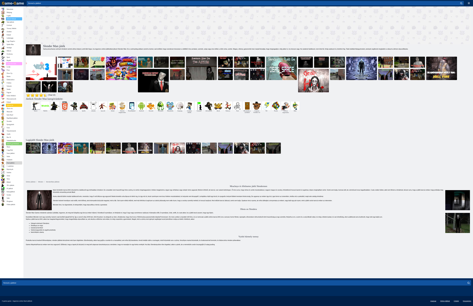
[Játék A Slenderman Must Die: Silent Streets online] (161, 62)
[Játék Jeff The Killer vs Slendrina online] (97, 74)
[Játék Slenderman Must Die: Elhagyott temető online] (321, 62)
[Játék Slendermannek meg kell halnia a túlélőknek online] (65, 86)
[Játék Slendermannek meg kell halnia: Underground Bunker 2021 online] (385, 74)
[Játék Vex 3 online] (41, 68)
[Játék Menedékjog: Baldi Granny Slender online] (337, 62)
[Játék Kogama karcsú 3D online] (225, 74)
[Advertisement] (137, 25)
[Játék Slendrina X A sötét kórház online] (313, 80)
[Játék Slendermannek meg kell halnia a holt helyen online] (281, 68)
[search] (461, 3)
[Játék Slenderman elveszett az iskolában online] (385, 62)
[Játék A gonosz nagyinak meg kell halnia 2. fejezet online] (417, 62)
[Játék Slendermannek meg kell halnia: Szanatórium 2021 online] (49, 86)
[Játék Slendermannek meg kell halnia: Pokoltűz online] (441, 68)
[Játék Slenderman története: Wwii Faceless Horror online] (153, 80)
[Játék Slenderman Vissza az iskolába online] (401, 62)
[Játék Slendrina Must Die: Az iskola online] (225, 62)
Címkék (456, 301)
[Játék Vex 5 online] (97, 62)
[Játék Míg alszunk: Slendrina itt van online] (305, 62)
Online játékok (445, 301)
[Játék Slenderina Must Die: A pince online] (241, 74)
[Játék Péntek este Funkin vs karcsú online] (257, 74)
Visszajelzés (467, 301)
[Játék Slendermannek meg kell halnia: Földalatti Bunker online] (33, 86)
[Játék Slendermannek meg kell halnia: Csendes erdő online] (177, 62)
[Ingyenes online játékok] (13, 3)
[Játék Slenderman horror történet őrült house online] (177, 74)
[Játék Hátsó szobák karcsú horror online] (65, 74)
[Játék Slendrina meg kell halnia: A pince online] (81, 74)
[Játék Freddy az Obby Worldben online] (121, 68)
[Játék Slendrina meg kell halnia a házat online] (257, 62)
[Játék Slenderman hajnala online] (337, 74)
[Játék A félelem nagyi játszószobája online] (145, 62)
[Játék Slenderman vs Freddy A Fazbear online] (81, 62)
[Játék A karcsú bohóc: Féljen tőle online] (241, 62)
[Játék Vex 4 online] (65, 62)
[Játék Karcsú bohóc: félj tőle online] (417, 74)
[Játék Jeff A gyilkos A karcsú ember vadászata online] (401, 74)
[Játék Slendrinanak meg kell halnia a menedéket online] (201, 68)
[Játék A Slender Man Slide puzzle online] (361, 68)
